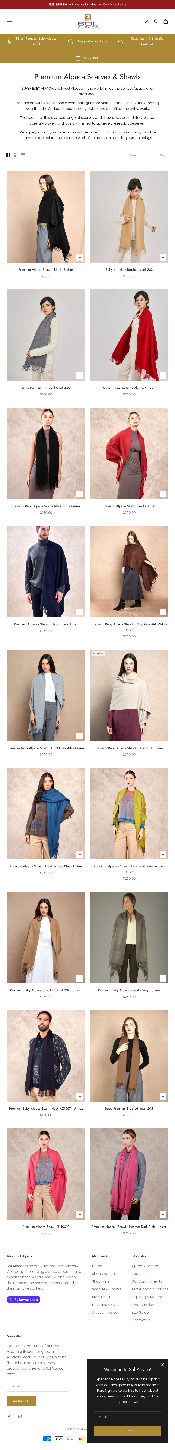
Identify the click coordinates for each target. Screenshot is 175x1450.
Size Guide (140, 1312)
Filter (162, 155)
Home (97, 1266)
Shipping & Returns (147, 1296)
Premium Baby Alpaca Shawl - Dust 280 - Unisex (129, 748)
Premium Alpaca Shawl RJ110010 (45, 1226)
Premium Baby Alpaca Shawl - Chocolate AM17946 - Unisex (129, 627)
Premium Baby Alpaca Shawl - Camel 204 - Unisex (46, 990)
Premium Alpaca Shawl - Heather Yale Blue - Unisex (46, 866)
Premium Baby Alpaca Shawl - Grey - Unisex (129, 990)
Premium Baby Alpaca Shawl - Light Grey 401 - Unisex (45, 748)
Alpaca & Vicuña (145, 1266)
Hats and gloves (105, 1304)
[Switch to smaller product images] (16, 155)
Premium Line (103, 1296)
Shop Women (103, 1273)
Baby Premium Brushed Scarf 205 (129, 1108)
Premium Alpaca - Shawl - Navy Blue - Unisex (46, 624)
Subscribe (128, 1431)
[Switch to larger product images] (8, 155)
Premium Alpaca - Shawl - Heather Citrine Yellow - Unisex (129, 869)
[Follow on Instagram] (20, 1416)
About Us (138, 1273)
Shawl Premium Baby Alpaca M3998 (129, 387)
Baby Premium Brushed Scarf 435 (46, 387)
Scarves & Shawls (106, 1289)
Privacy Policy (142, 1304)
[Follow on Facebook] (9, 1416)
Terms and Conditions (149, 1289)
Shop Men (100, 1281)
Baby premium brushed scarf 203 (129, 269)
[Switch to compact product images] (23, 155)
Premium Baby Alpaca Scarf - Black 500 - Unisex (46, 506)
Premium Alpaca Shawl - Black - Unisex (45, 269)
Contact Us (140, 1320)
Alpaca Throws (104, 1312)
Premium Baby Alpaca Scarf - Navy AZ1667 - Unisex (46, 1108)
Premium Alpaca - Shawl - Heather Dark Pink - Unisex (129, 1226)
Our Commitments (146, 1281)
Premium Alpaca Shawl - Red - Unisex (129, 506)
